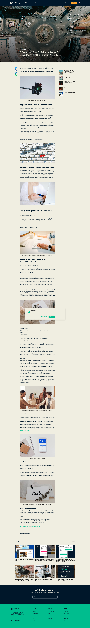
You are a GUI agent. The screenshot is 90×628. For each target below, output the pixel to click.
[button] (26, 3)
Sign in (66, 2)
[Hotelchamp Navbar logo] (15, 3)
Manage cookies (44, 316)
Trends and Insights (23, 49)
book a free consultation (35, 526)
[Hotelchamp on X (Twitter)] (13, 620)
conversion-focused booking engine (26, 520)
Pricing (31, 2)
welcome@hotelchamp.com (25, 526)
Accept (51, 316)
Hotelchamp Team (26, 533)
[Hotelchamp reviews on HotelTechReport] (17, 620)
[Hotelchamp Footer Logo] (17, 609)
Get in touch (74, 2)
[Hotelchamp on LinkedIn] (11, 620)
